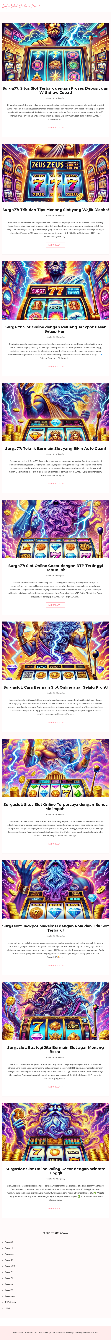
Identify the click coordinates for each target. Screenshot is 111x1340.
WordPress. (92, 1332)
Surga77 (9, 1272)
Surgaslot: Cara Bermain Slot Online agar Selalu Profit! (56, 687)
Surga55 (9, 1284)
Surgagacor (10, 1296)
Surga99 (9, 1278)
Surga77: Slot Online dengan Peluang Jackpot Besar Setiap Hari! (55, 329)
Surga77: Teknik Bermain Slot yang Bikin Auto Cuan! (55, 448)
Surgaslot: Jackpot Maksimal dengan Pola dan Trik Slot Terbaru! (55, 928)
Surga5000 (10, 1266)
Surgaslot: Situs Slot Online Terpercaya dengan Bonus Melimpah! (56, 806)
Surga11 (9, 1248)
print (62, 98)
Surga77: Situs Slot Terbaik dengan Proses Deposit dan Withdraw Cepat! (55, 90)
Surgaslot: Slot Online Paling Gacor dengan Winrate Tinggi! (55, 1171)
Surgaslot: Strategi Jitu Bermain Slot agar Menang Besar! (55, 1049)
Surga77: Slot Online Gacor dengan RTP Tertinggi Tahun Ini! (55, 568)
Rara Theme (66, 1332)
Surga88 (9, 1242)
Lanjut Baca (54, 128)
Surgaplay (9, 1254)
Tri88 (7, 1307)
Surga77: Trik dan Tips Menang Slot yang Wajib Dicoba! (55, 210)
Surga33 (9, 1260)
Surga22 (9, 1290)
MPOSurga (10, 1301)
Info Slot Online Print (21, 6)
